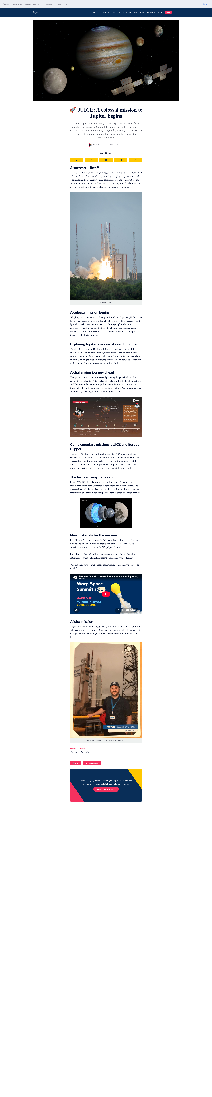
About (93, 12)
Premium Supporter (131, 12)
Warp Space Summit (92, 763)
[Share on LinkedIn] (105, 160)
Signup (168, 12)
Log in (160, 12)
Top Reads (121, 12)
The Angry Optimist (103, 12)
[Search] (177, 12)
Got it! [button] (205, 4)
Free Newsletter (151, 12)
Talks (113, 12)
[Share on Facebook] (91, 160)
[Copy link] (135, 160)
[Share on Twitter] (76, 160)
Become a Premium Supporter (106, 789)
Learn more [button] (62, 4)
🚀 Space (76, 763)
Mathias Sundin (97, 145)
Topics (142, 12)
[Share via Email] (120, 160)
